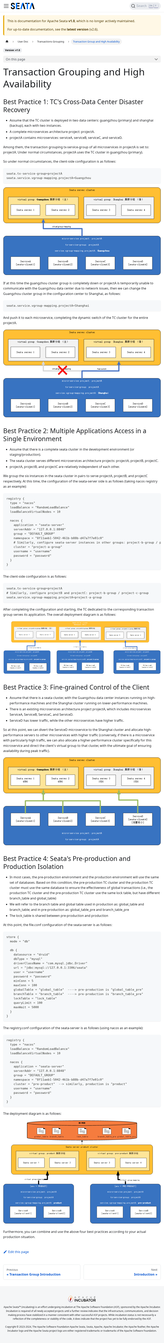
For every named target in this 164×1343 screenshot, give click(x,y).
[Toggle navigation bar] (6, 6)
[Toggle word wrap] (148, 498)
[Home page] (7, 42)
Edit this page (18, 1252)
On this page (15, 59)
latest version (78, 29)
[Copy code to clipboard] (156, 173)
